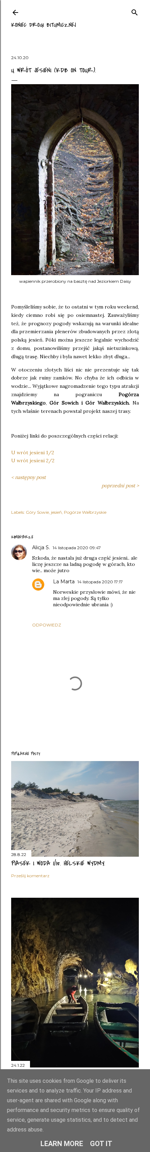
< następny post (28, 477)
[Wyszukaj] (134, 11)
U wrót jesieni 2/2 (32, 460)
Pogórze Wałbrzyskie (85, 512)
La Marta (64, 581)
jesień (56, 512)
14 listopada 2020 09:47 (77, 547)
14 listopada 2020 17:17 (100, 581)
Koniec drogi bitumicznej (43, 25)
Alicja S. (41, 547)
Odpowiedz (46, 624)
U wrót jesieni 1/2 (32, 452)
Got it (101, 1143)
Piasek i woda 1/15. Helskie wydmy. (58, 863)
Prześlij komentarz (30, 875)
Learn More (61, 1143)
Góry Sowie (37, 512)
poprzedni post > (120, 485)
